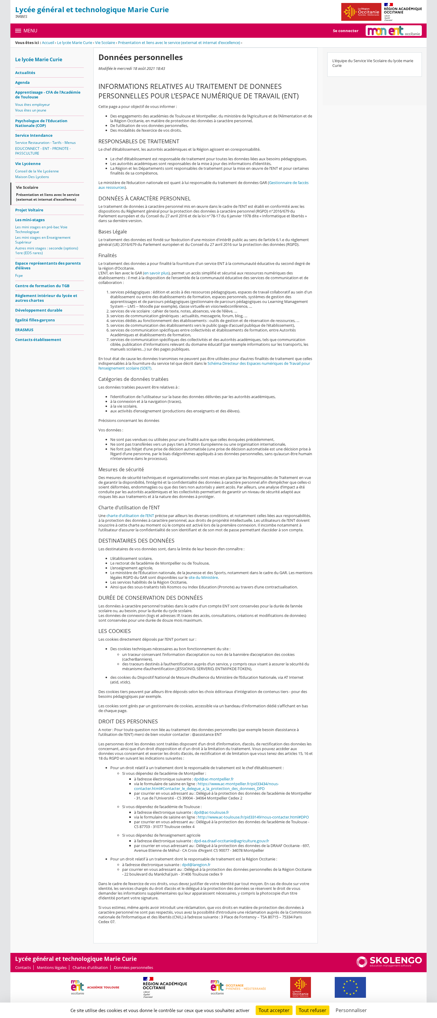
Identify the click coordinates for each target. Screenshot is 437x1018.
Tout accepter (274, 1010)
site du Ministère (203, 577)
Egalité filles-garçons (35, 320)
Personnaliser (351, 1010)
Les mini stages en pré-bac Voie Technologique (41, 229)
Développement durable (38, 310)
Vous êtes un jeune (30, 110)
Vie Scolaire (105, 42)
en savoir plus (156, 273)
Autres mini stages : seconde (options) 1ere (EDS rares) (46, 250)
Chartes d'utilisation (90, 967)
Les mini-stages (30, 219)
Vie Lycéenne (28, 163)
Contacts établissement (38, 339)
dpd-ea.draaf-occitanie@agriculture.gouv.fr (231, 840)
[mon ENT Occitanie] (394, 30)
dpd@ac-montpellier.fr (214, 779)
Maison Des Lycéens (32, 176)
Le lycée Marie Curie (74, 42)
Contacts (23, 967)
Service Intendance (34, 135)
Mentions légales (52, 967)
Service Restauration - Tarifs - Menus (45, 142)
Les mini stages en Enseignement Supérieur (42, 240)
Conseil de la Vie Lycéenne (37, 171)
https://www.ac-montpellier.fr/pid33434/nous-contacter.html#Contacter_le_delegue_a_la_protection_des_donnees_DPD (206, 786)
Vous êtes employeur (32, 104)
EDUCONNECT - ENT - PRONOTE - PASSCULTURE (43, 151)
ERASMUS (24, 329)
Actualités (25, 72)
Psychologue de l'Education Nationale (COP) (41, 123)
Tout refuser (312, 1010)
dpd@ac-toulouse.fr (211, 812)
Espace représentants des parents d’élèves (48, 265)
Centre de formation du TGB (42, 285)
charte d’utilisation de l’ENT (130, 515)
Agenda (22, 82)
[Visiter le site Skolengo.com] (389, 966)
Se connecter (346, 30)
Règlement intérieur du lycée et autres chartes (46, 298)
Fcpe (19, 275)
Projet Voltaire (29, 210)
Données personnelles (133, 967)
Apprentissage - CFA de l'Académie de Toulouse (48, 94)
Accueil (48, 42)
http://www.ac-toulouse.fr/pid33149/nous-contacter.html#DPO (253, 817)
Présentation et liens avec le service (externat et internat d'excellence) (179, 42)
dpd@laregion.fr (196, 864)
